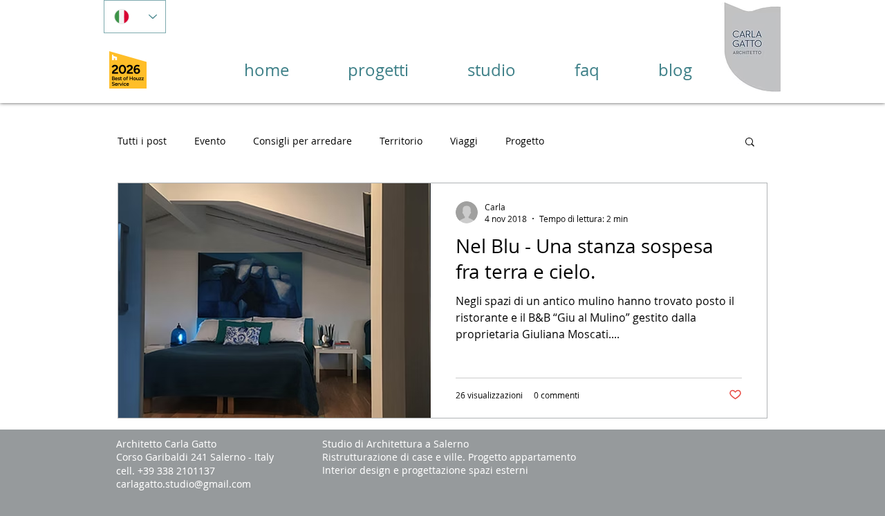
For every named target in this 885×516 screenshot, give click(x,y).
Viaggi (464, 140)
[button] (749, 143)
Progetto (524, 140)
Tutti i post (142, 140)
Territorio (401, 140)
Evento (209, 140)
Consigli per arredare (302, 140)
